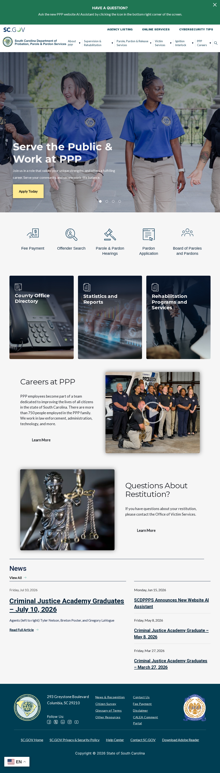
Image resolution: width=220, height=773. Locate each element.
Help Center (115, 740)
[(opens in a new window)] (194, 707)
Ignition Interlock (180, 43)
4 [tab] (119, 201)
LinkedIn (63, 722)
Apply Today (28, 191)
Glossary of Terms (108, 710)
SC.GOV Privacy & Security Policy (74, 740)
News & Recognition (110, 697)
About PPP (72, 43)
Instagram (70, 722)
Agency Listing (120, 29)
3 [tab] (113, 201)
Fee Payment (142, 704)
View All (15, 577)
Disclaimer (140, 710)
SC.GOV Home (32, 740)
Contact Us (141, 697)
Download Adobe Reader (180, 740)
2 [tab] (106, 201)
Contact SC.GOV (143, 740)
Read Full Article (21, 630)
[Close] (214, 4)
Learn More (41, 440)
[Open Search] (215, 43)
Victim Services (160, 43)
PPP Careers (202, 43)
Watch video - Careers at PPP (152, 412)
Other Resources (108, 717)
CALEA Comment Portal (145, 720)
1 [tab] (100, 201)
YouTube (76, 722)
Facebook (49, 722)
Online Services (156, 29)
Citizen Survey (105, 704)
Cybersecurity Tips (196, 29)
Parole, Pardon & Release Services (132, 43)
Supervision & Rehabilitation (92, 43)
